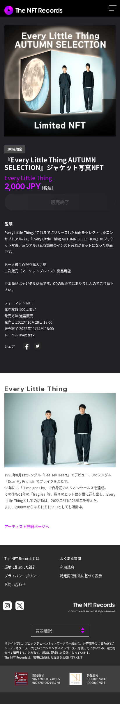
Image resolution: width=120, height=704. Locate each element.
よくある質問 (70, 558)
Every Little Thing (28, 177)
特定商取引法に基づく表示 (81, 575)
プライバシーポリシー (21, 575)
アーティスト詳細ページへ (26, 526)
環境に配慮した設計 (20, 567)
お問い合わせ (14, 584)
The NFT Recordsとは (21, 558)
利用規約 (67, 567)
